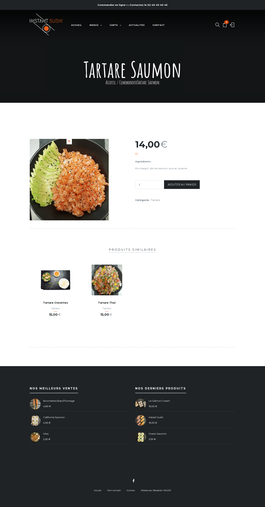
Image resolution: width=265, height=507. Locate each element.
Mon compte (114, 490)
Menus (94, 25)
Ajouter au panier (182, 184)
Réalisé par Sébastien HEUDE (156, 490)
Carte (114, 25)
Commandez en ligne (111, 4)
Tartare (155, 200)
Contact (159, 25)
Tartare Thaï (107, 302)
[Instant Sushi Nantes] (46, 25)
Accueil (76, 25)
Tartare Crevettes (55, 302)
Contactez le (148, 4)
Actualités (137, 25)
